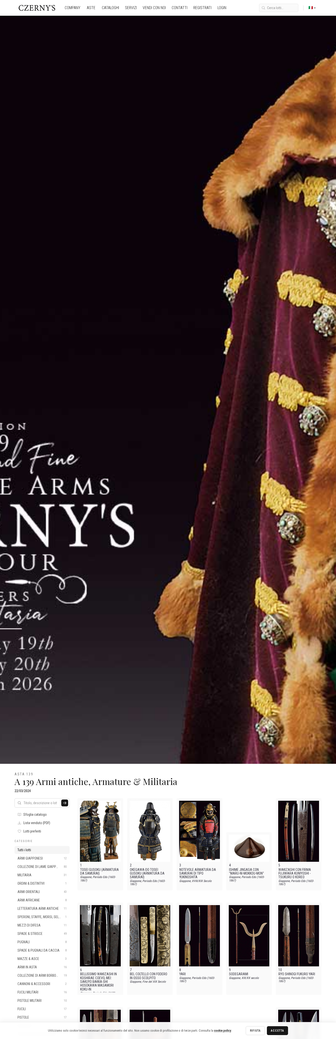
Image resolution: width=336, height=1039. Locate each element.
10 (280, 970)
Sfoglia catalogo (35, 814)
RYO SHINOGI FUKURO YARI (296, 974)
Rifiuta (255, 1030)
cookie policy (222, 1030)
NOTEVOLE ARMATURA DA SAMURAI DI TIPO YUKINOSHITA (197, 873)
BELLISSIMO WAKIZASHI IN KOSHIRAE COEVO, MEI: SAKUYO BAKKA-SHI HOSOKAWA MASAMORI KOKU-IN (98, 981)
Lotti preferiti (32, 831)
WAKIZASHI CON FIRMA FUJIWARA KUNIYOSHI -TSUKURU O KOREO (294, 873)
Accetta (277, 1030)
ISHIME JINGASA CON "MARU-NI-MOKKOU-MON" (246, 871)
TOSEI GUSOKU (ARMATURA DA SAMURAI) (99, 871)
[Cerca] (64, 802)
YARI (182, 974)
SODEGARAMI (238, 974)
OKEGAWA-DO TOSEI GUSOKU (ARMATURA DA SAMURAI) (147, 873)
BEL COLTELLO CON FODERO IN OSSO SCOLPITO (148, 976)
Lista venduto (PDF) (36, 823)
